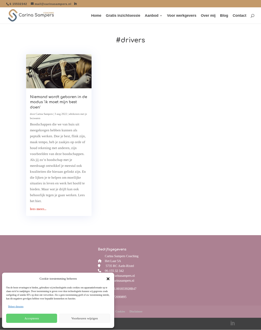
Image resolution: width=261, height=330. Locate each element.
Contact (239, 16)
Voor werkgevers (181, 16)
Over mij (208, 16)
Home (96, 16)
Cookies (120, 311)
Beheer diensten (15, 306)
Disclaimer (136, 311)
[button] (108, 279)
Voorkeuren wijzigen (84, 318)
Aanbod (151, 16)
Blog (224, 16)
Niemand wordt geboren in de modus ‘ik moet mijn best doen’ (58, 102)
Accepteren (31, 318)
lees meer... (38, 209)
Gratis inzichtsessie (123, 16)
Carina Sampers (44, 113)
